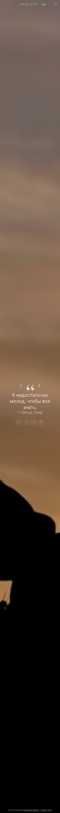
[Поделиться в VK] (33, 422)
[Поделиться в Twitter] (19, 422)
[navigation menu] (55, 4)
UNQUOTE (28, 4)
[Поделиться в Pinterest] (41, 422)
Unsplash (46, 810)
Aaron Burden (31, 810)
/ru (44, 4)
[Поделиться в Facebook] (26, 422)
